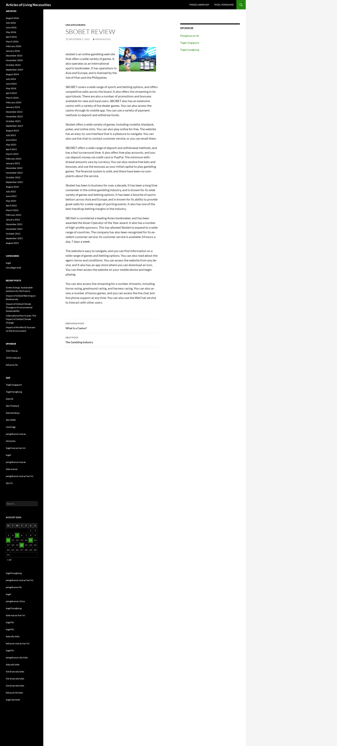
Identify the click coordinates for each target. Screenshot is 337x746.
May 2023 (11, 144)
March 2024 (12, 97)
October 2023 (13, 121)
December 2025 (14, 55)
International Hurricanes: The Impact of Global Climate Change (21, 319)
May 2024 (11, 88)
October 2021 (13, 233)
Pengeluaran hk (189, 35)
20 (21, 545)
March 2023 (12, 153)
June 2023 (11, 139)
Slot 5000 (11, 419)
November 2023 (14, 116)
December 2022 (14, 168)
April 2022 (11, 205)
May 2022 (11, 200)
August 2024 (12, 74)
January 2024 (13, 107)
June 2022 (11, 196)
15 (30, 540)
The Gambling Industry (79, 340)
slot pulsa (10, 440)
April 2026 (11, 36)
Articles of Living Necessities (28, 5)
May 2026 (11, 32)
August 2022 (12, 186)
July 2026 (11, 22)
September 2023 (14, 125)
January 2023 (13, 163)
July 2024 (11, 79)
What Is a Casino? (76, 326)
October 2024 (13, 64)
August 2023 (12, 130)
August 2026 (12, 18)
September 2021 (14, 238)
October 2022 (13, 177)
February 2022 (13, 214)
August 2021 (12, 243)
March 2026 (12, 41)
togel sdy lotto (13, 699)
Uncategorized (75, 24)
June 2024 (11, 83)
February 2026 (13, 46)
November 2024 (14, 60)
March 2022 (12, 210)
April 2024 (11, 93)
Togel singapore (189, 42)
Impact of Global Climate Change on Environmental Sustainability (19, 307)
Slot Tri (9, 483)
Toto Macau (12, 350)
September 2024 (14, 69)
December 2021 (14, 224)
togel (8, 262)
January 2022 (13, 219)
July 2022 (11, 191)
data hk (9, 398)
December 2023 (14, 111)
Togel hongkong (224, 4)
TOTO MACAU (13, 357)
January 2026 (13, 50)
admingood (103, 39)
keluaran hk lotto (14, 692)
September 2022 (14, 182)
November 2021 (14, 228)
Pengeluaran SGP (199, 4)
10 (8, 540)
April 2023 (11, 149)
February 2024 (13, 102)
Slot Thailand (12, 405)
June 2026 (11, 27)
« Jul (9, 559)
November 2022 (14, 172)
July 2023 (11, 135)
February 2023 (13, 158)
